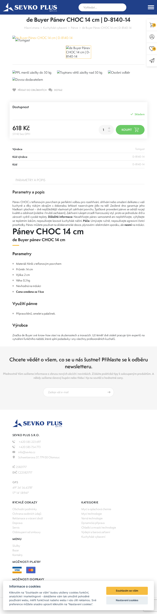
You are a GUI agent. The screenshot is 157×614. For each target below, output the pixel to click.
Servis (16, 527)
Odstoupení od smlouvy (26, 532)
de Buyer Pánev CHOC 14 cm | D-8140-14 (107, 28)
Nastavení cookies (127, 600)
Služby (16, 545)
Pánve (74, 28)
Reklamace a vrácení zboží (27, 518)
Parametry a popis (30, 180)
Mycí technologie (91, 513)
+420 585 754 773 (29, 447)
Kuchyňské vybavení (55, 28)
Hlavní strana (31, 28)
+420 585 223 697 (29, 442)
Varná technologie (92, 518)
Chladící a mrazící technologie (98, 527)
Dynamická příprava (93, 523)
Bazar (15, 550)
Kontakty (17, 555)
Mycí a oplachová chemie (96, 509)
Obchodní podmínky (24, 509)
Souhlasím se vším (127, 590)
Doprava (17, 523)
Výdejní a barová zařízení (95, 532)
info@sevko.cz (26, 452)
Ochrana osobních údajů (26, 513)
